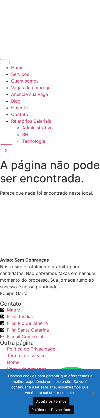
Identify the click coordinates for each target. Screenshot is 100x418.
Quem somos (25, 81)
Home (17, 67)
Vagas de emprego (31, 87)
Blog (16, 101)
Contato (19, 114)
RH (25, 134)
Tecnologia (33, 141)
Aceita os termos (51, 401)
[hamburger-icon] (4, 61)
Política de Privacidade (51, 409)
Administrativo (37, 128)
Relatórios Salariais (31, 121)
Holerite (19, 107)
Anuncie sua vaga (29, 94)
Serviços (20, 74)
